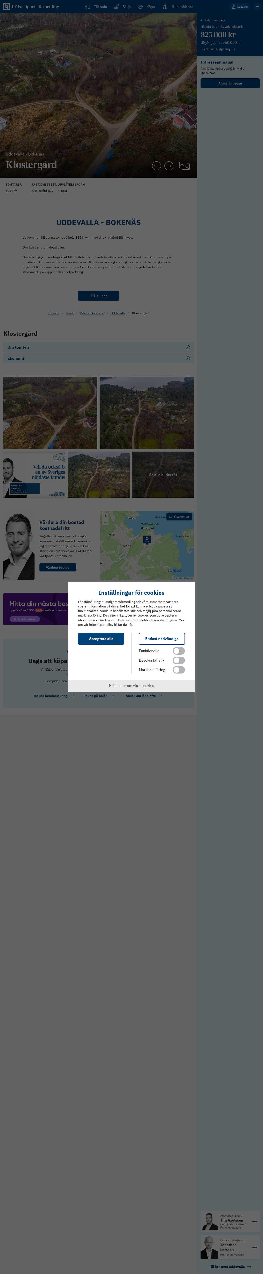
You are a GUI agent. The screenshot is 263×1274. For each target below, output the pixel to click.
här (130, 624)
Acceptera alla (101, 638)
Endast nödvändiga (162, 638)
